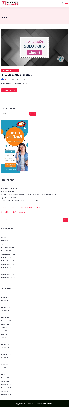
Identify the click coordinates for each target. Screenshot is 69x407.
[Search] (65, 220)
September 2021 (6, 361)
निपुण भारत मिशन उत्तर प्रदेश (8, 191)
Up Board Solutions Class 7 (9, 274)
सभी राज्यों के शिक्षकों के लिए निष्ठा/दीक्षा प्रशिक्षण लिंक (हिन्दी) (20, 208)
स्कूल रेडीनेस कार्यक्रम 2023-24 (9, 198)
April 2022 (4, 337)
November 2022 (6, 314)
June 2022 (4, 331)
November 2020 (6, 388)
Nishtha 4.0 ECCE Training (8, 251)
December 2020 (6, 384)
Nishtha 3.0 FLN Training (8, 247)
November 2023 (6, 297)
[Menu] (66, 3)
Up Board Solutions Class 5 (9, 267)
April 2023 (4, 304)
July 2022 (4, 327)
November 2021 (6, 354)
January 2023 (5, 311)
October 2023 (5, 300)
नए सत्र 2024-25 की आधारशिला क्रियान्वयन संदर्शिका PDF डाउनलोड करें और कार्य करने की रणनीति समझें (28, 195)
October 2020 (5, 391)
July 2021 (3, 368)
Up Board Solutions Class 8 (9, 277)
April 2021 (4, 371)
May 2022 (4, 334)
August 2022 (5, 324)
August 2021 (4, 364)
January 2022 (5, 347)
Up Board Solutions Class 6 (9, 271)
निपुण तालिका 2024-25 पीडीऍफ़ (9, 188)
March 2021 (4, 374)
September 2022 (6, 321)
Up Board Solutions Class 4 (10, 70)
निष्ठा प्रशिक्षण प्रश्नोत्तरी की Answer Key (13, 212)
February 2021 (5, 378)
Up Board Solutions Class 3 (9, 261)
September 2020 (6, 394)
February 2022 (5, 344)
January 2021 (5, 381)
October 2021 (5, 358)
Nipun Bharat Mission (7, 244)
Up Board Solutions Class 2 (9, 257)
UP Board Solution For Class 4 (17, 75)
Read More (8, 90)
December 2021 (6, 351)
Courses (3, 237)
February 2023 (5, 307)
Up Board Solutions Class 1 (9, 254)
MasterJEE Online (48, 404)
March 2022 (4, 341)
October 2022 (5, 317)
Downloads (4, 241)
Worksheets (4, 281)
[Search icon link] (63, 3)
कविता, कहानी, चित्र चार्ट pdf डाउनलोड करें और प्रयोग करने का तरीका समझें (20, 201)
